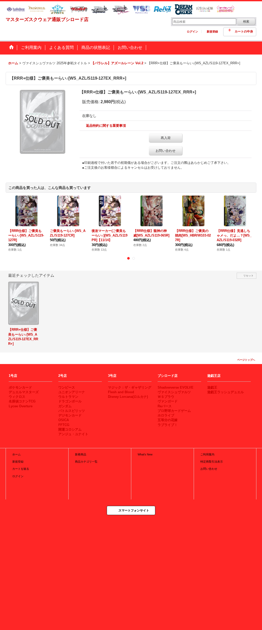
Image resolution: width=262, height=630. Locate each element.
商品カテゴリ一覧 (86, 461)
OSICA (63, 420)
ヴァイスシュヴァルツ (174, 392)
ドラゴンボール (70, 401)
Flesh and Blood (121, 392)
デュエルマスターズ (24, 392)
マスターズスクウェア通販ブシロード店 (47, 19)
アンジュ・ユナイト (73, 434)
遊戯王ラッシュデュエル (225, 392)
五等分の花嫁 (168, 420)
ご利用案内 (207, 454)
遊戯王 (212, 387)
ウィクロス (17, 397)
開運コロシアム (70, 429)
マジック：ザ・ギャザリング (129, 387)
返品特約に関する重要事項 (106, 125)
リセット (248, 275)
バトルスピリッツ (71, 411)
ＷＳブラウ (166, 397)
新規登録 (212, 31)
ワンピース (66, 387)
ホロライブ (166, 415)
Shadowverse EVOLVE (175, 387)
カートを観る (20, 468)
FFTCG (63, 425)
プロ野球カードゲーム (174, 411)
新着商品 (80, 454)
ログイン (192, 31)
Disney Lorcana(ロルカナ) (128, 397)
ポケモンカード (20, 387)
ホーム (16, 454)
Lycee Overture (20, 406)
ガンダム (65, 406)
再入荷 (166, 138)
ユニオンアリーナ (71, 392)
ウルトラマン (68, 397)
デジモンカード (70, 415)
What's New (145, 454)
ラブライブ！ (168, 425)
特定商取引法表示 (211, 461)
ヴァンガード (168, 401)
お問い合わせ (166, 151)
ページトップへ (246, 359)
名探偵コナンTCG (22, 401)
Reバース (165, 406)
